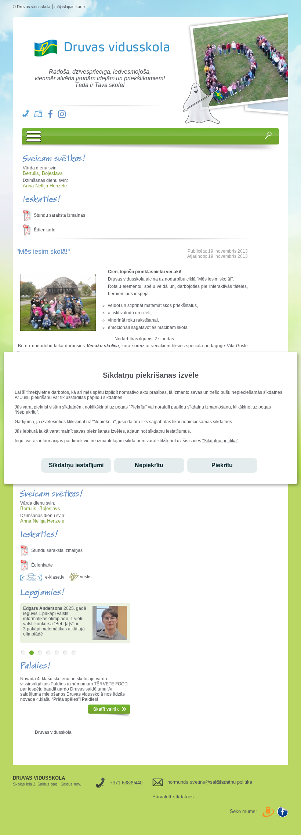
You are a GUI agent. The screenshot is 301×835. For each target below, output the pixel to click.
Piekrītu (222, 465)
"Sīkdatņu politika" (220, 440)
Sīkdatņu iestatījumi (76, 465)
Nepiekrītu (149, 465)
